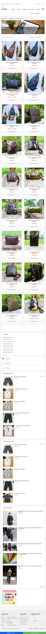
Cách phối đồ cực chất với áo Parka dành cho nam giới (29, 543)
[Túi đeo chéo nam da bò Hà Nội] (34, 146)
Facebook (33, 628)
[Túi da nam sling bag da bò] (34, 304)
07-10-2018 (20, 530)
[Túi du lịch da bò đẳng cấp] (34, 177)
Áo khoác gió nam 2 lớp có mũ (21, 388)
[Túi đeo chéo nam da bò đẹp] (12, 209)
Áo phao (38, 9)
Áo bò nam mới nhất (8, 337)
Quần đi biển (24, 622)
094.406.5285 (9, 622)
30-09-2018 (20, 513)
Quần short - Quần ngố (8, 348)
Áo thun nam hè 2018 (8, 341)
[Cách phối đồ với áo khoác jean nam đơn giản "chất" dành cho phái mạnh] (10, 534)
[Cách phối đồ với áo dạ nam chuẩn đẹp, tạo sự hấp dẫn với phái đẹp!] (10, 518)
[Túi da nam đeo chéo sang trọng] (34, 272)
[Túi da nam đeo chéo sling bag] (34, 51)
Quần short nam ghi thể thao (20, 376)
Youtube (43, 628)
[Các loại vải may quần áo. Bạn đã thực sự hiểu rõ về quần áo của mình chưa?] (10, 558)
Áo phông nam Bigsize (8, 350)
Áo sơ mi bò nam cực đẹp (19, 493)
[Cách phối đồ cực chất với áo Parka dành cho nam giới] (10, 547)
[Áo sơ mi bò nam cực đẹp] (8, 498)
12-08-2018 (20, 545)
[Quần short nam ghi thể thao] (8, 381)
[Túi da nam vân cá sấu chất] (12, 272)
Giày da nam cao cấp (8, 343)
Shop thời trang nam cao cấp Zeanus (9, 628)
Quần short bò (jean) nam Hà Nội (22, 412)
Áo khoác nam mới (8, 339)
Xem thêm (42, 376)
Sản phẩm (11, 18)
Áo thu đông (31, 9)
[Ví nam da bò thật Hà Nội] (34, 241)
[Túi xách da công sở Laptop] (12, 83)
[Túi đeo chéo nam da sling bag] (12, 51)
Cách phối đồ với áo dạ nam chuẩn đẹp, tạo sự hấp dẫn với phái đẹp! (30, 512)
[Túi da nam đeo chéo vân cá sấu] (12, 177)
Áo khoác (24, 9)
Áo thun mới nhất (25, 620)
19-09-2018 (20, 568)
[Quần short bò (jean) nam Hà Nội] (8, 417)
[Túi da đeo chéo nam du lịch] (12, 146)
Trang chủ (3, 18)
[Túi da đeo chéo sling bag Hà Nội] (34, 83)
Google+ (38, 628)
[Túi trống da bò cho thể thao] (34, 209)
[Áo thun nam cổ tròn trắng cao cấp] (8, 430)
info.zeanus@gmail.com (11, 625)
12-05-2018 (20, 556)
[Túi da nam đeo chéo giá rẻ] (12, 241)
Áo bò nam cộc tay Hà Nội (19, 401)
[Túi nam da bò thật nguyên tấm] (12, 304)
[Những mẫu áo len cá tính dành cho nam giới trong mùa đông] (10, 575)
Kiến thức (37, 13)
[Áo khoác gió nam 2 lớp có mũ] (8, 393)
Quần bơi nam (24, 623)
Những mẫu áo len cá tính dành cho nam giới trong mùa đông (30, 566)
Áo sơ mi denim (24, 619)
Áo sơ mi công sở (25, 617)
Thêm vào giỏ (12, 68)
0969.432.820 (9, 621)
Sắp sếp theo (33, 37)
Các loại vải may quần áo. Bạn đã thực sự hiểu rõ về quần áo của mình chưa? (30, 554)
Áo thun (18, 9)
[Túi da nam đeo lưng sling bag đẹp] (12, 114)
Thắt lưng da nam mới (8, 344)
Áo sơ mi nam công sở (8, 346)
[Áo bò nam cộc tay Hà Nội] (8, 406)
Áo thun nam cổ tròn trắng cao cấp (22, 425)
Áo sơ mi (13, 9)
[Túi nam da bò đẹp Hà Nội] (34, 114)
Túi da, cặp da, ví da (8, 352)
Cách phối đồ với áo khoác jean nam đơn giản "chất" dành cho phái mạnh (30, 528)
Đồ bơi (32, 13)
